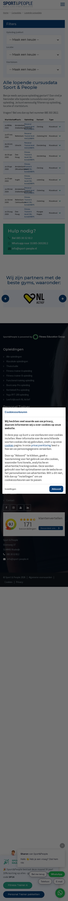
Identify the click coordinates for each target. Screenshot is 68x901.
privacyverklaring (41, 445)
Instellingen (10, 489)
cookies (9, 445)
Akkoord (56, 489)
